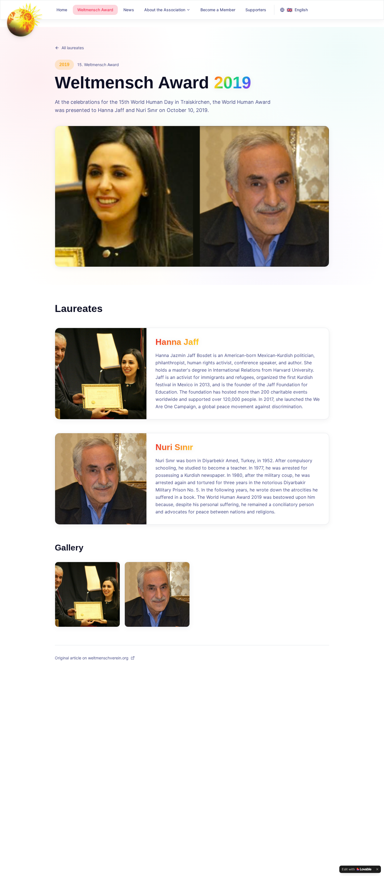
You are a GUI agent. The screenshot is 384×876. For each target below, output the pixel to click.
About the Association (164, 9)
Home (62, 9)
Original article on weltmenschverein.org (91, 657)
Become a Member (217, 9)
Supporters (255, 9)
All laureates (73, 47)
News (128, 9)
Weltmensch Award (95, 9)
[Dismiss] (377, 869)
